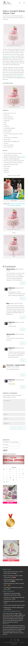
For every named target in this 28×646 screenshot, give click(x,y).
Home (12, 17)
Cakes (21, 16)
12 (22, 473)
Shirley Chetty (10, 269)
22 (10, 477)
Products (16, 17)
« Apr (4, 481)
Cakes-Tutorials (6, 17)
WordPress (14, 644)
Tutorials (21, 17)
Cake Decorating (16, 16)
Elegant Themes (13, 642)
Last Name (5, 447)
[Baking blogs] (10, 529)
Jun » (7, 481)
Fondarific (22, 157)
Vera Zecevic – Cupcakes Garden (15, 365)
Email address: (6, 442)
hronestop (6, 597)
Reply (22, 283)
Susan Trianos (9, 56)
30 (13, 480)
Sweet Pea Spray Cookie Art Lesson (16, 605)
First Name (5, 444)
